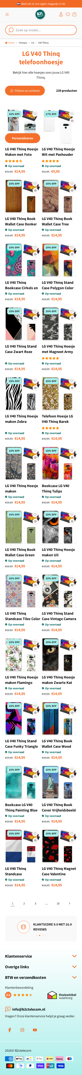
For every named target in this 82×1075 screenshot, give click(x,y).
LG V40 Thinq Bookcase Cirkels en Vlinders (21, 288)
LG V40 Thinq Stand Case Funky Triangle (21, 743)
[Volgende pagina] (69, 903)
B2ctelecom (23, 1050)
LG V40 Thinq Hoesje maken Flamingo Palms (21, 682)
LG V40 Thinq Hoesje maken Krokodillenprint (21, 491)
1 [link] (12, 903)
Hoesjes (23, 42)
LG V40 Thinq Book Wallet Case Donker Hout (21, 224)
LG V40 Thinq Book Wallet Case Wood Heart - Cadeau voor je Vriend (58, 749)
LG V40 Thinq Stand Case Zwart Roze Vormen (21, 351)
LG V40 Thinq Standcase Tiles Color (22, 616)
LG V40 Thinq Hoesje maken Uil (58, 552)
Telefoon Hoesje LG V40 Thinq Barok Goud (57, 421)
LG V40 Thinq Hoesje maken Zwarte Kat (58, 680)
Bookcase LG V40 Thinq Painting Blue (21, 807)
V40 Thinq (43, 42)
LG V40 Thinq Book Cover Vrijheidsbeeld (59, 807)
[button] (7, 14)
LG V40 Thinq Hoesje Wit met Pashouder (58, 152)
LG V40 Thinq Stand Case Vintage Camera (59, 616)
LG (32, 42)
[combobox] (41, 30)
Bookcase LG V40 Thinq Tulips (55, 488)
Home (11, 42)
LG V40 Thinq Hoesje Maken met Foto (21, 152)
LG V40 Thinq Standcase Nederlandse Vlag (19, 874)
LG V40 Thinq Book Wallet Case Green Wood (20, 555)
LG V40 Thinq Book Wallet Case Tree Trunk (57, 224)
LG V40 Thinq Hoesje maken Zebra (21, 419)
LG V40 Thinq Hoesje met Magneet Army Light (58, 351)
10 (58, 903)
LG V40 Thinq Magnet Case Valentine (59, 871)
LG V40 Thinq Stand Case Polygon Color (58, 285)
